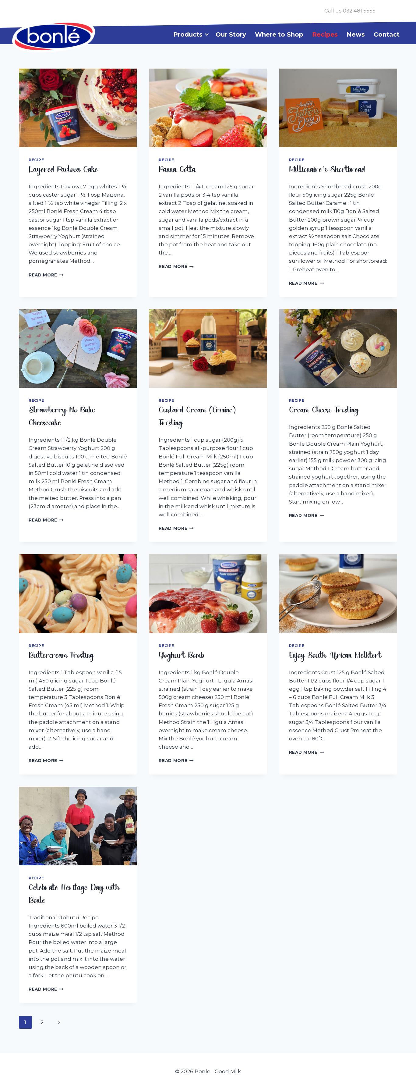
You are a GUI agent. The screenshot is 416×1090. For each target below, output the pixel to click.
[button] (207, 34)
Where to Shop (279, 34)
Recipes (325, 34)
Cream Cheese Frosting (323, 411)
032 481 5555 (359, 11)
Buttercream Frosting (61, 656)
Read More (46, 274)
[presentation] (78, 108)
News (356, 34)
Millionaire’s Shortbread (327, 170)
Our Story (231, 34)
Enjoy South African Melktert (335, 656)
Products (188, 34)
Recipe (36, 160)
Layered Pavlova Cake (63, 170)
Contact (387, 34)
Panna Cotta (177, 170)
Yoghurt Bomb (181, 656)
